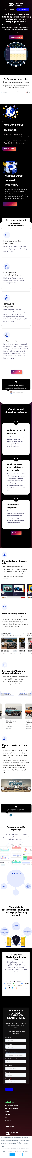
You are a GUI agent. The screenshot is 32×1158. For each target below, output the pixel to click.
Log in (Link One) (9, 9)
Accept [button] (12, 1154)
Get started (16, 372)
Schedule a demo (15, 37)
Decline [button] (19, 1154)
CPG (6, 1117)
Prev (3, 592)
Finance (7, 1114)
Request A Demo (23, 9)
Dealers (7, 1111)
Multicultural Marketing (12, 1108)
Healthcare (8, 1120)
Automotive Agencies (11, 1105)
